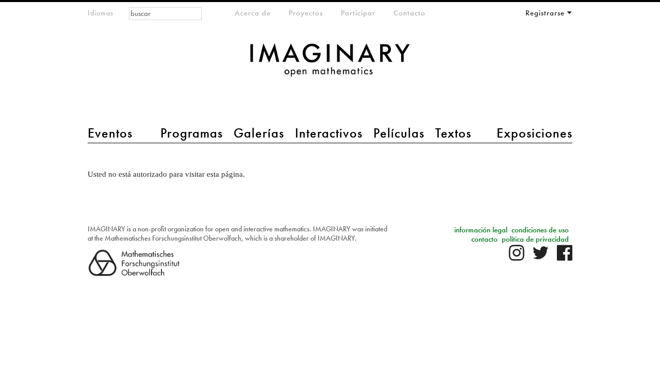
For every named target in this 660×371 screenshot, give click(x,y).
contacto (484, 239)
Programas (191, 133)
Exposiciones (534, 133)
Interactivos (328, 133)
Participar (358, 13)
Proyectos (306, 13)
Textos (453, 133)
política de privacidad (535, 239)
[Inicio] (330, 65)
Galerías (259, 133)
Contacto (409, 13)
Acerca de (253, 13)
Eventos (110, 133)
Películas (398, 133)
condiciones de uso (540, 229)
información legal (480, 229)
